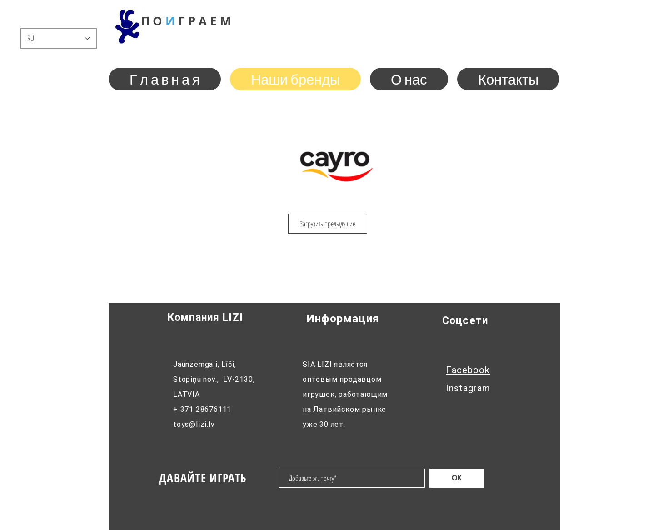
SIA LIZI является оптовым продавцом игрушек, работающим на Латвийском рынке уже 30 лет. (345, 394)
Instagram (468, 388)
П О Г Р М (186, 21)
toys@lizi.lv (194, 424)
